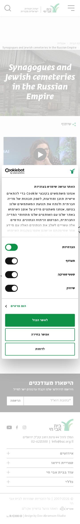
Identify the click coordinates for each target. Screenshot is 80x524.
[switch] (12, 260)
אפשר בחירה (40, 334)
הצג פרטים (18, 306)
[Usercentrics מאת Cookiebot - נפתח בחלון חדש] (23, 171)
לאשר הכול (40, 320)
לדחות (40, 349)
